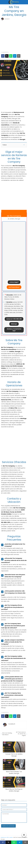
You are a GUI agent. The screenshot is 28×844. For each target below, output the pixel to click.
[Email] (18, 56)
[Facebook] (3, 56)
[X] (7, 56)
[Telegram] (14, 56)
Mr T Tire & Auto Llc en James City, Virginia (21, 733)
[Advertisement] (14, 35)
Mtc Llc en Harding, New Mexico (7, 733)
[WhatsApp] (10, 56)
